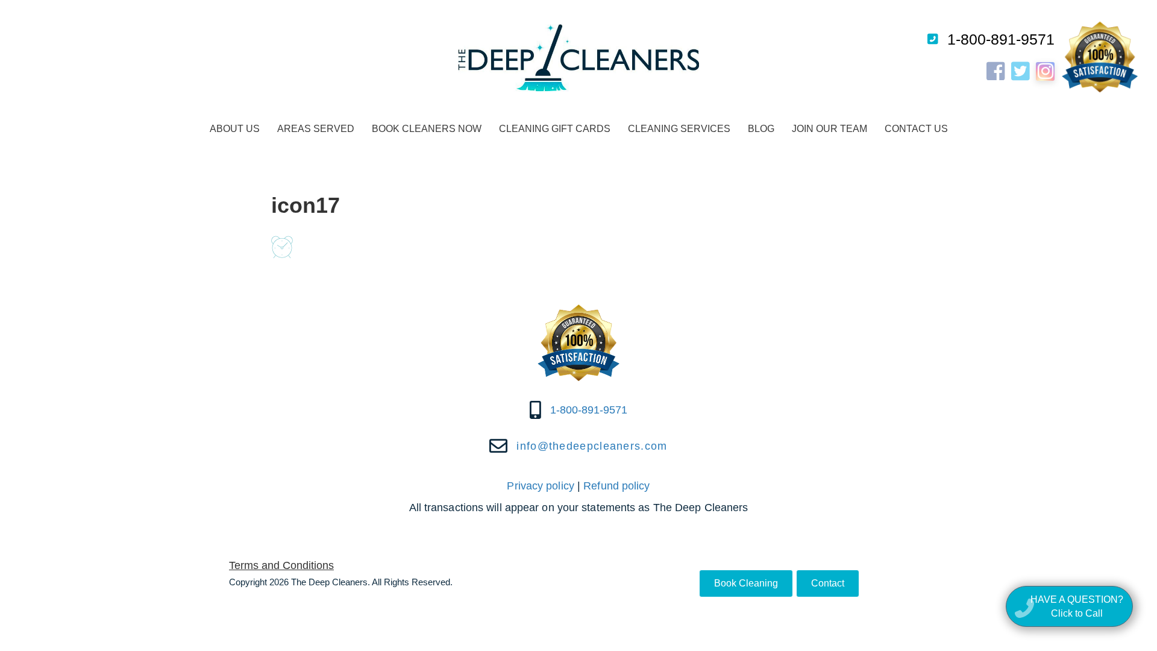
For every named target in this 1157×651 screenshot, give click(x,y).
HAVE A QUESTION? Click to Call (1076, 606)
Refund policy (616, 486)
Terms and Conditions (281, 565)
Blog (761, 129)
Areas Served (315, 129)
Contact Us (916, 129)
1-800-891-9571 (1001, 39)
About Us (235, 129)
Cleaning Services (679, 129)
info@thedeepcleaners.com (591, 446)
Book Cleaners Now (426, 129)
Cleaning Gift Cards (554, 129)
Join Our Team (829, 129)
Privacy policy (540, 486)
